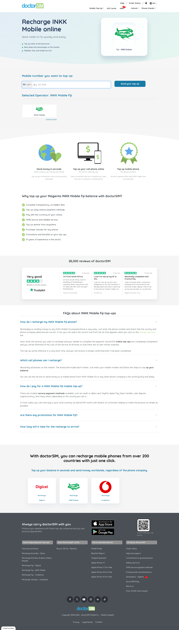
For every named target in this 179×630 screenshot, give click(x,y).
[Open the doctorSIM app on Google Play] (102, 531)
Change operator (147, 332)
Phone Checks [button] (148, 8)
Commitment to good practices (139, 558)
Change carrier (51, 119)
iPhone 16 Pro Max (101, 572)
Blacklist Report (98, 553)
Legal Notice (87, 622)
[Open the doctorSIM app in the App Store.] (102, 523)
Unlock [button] (134, 8)
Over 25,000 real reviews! (137, 591)
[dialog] (8, 628)
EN (154, 3)
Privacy (76, 622)
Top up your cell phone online (88, 169)
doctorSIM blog (132, 581)
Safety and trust (133, 563)
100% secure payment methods (139, 567)
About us (130, 586)
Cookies (98, 622)
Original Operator (98, 558)
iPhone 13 (98, 563)
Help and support (133, 553)
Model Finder (96, 548)
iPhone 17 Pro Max (101, 567)
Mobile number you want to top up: (47, 76)
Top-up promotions (30, 548)
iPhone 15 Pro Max (101, 577)
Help (122, 3)
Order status (131, 548)
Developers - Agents (136, 577)
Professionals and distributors (139, 572)
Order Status (135, 3)
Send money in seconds (49, 169)
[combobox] (27, 84)
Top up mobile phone (128, 169)
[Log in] (146, 3)
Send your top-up (130, 83)
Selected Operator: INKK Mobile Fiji (47, 95)
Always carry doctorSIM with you (46, 524)
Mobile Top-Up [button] (96, 8)
